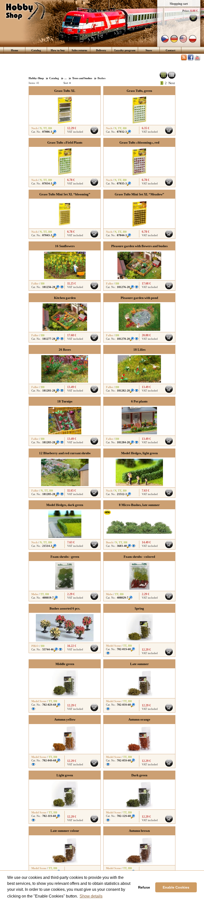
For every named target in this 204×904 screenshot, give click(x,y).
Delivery (101, 50)
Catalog (36, 50)
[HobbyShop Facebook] (191, 59)
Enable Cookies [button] (176, 887)
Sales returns (79, 50)
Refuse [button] (144, 887)
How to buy (58, 50)
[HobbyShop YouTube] (197, 59)
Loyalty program (124, 50)
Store (149, 50)
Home (14, 50)
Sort (66, 82)
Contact (170, 50)
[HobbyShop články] (184, 59)
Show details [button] (91, 896)
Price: (186, 10)
